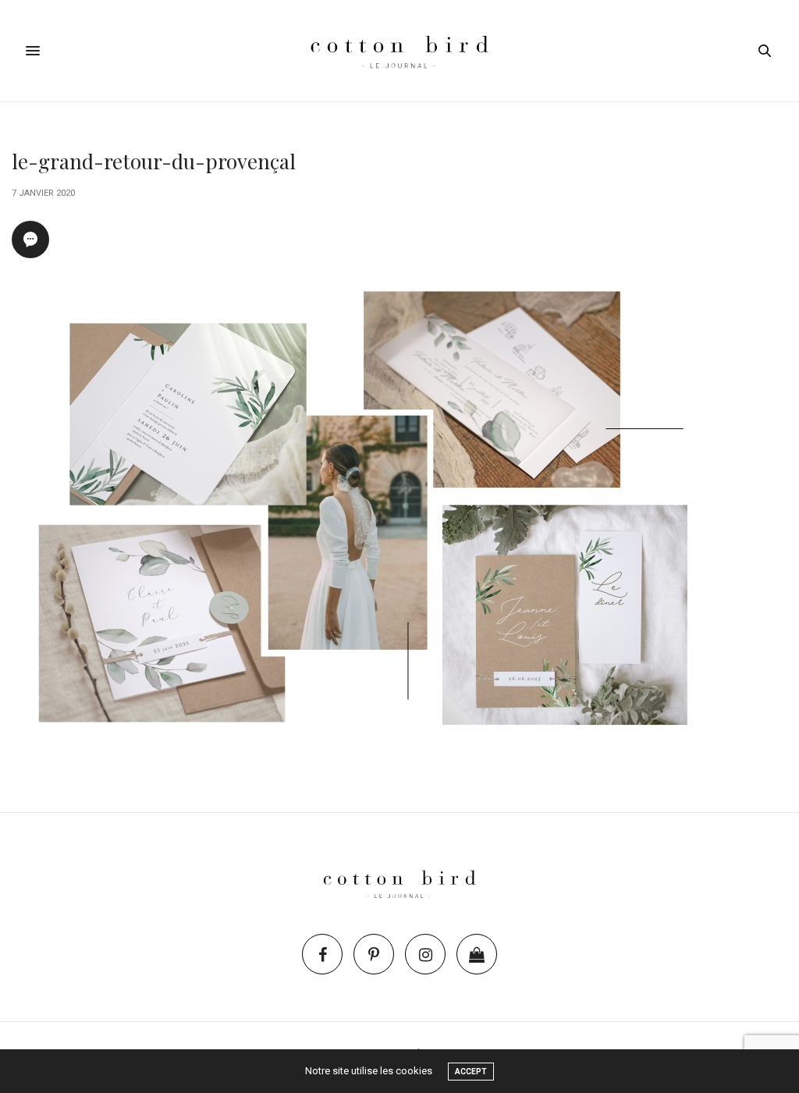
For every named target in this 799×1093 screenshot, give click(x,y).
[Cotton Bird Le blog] (399, 50)
